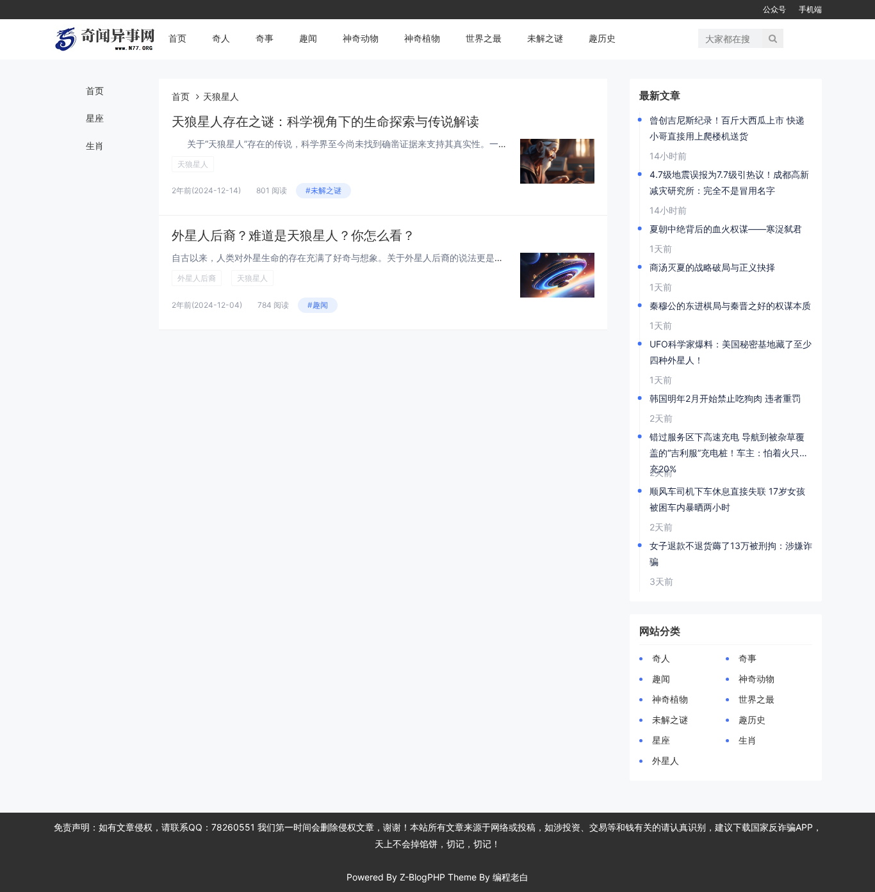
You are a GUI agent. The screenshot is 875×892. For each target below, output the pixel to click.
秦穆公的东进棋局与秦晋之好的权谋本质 (730, 305)
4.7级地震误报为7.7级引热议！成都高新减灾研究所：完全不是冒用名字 (729, 182)
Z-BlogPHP (422, 877)
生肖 (95, 145)
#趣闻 (317, 305)
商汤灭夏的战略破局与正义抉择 (712, 267)
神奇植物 (422, 38)
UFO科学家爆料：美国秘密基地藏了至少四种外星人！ (731, 351)
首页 (177, 38)
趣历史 (602, 38)
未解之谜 (545, 38)
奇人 (221, 38)
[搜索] (772, 38)
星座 (95, 118)
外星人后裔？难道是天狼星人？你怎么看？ (293, 235)
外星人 (665, 760)
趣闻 (308, 38)
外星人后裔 (196, 278)
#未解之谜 (323, 190)
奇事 (265, 38)
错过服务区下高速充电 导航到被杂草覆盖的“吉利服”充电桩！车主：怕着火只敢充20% (729, 446)
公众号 (774, 9)
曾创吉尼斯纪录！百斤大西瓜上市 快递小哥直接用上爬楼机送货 (727, 128)
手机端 (810, 9)
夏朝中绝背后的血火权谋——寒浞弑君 (726, 228)
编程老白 (510, 877)
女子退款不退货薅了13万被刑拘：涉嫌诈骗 (731, 553)
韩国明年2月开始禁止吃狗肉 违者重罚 (725, 398)
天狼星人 (192, 164)
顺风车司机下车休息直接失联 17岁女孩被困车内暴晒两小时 (727, 499)
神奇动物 (361, 38)
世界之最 (484, 38)
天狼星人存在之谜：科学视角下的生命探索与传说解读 (325, 121)
